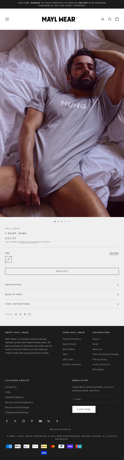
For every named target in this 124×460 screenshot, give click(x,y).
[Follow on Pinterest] (32, 421)
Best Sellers (69, 349)
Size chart (114, 253)
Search (96, 338)
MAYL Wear (12, 229)
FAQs (8, 392)
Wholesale (98, 369)
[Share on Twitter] (20, 314)
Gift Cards (68, 359)
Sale (65, 354)
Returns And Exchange (17, 407)
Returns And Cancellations (19, 402)
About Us (97, 349)
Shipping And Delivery (16, 412)
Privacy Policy (100, 359)
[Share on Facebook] (16, 314)
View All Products (72, 338)
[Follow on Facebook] (6, 421)
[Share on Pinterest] (25, 314)
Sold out (62, 271)
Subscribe (84, 409)
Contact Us (11, 386)
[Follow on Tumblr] (57, 421)
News (95, 343)
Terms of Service (101, 364)
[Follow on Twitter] (15, 421)
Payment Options (14, 397)
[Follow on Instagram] (23, 421)
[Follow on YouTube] (40, 421)
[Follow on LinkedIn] (48, 421)
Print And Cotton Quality (106, 354)
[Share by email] (29, 314)
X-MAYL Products (72, 364)
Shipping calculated (28, 241)
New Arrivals (69, 343)
